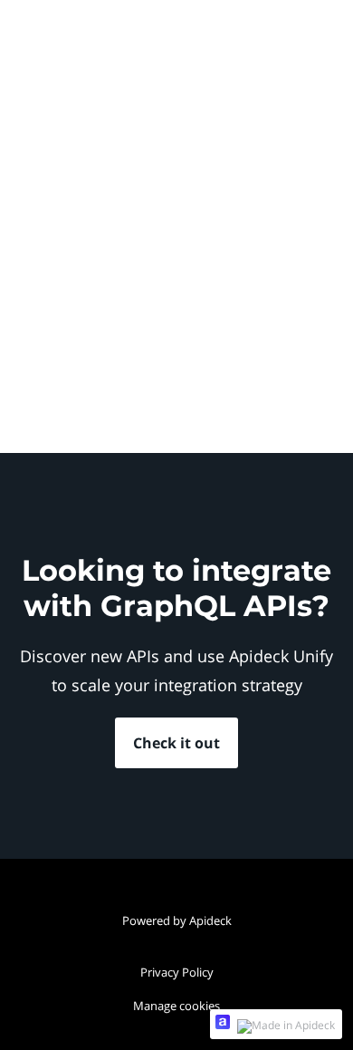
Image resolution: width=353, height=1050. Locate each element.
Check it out (176, 743)
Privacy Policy (177, 972)
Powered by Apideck (177, 920)
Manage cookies (176, 1005)
